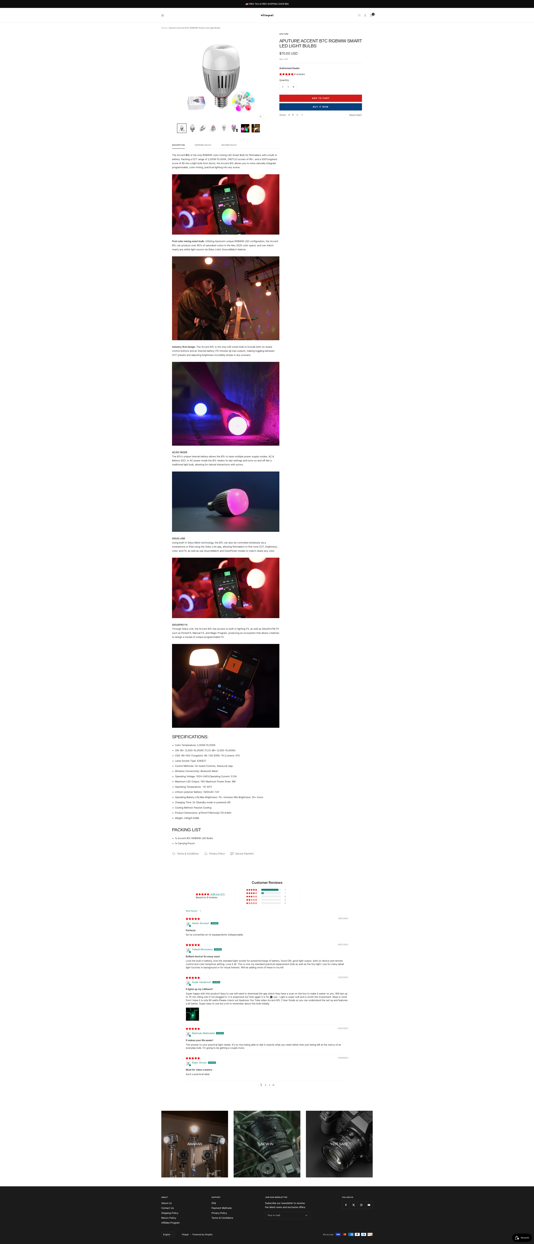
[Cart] (371, 15)
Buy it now (320, 106)
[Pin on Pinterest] (293, 115)
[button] (286, 74)
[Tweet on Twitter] (297, 115)
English (166, 1234)
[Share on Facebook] (289, 115)
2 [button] (265, 1085)
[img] (193, 918)
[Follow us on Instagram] (361, 1205)
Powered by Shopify (202, 1234)
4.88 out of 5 (217, 894)
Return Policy (229, 145)
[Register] (306, 1215)
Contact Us (167, 1208)
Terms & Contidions (222, 1217)
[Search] (359, 15)
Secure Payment (244, 853)
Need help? (355, 115)
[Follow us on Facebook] (346, 1205)
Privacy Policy (217, 853)
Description (178, 145)
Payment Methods (222, 1208)
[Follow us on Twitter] (353, 1205)
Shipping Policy (203, 145)
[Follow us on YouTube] (369, 1205)
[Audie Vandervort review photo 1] (192, 1014)
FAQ (214, 1203)
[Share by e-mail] (302, 115)
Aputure (283, 34)
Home (164, 28)
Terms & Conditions (188, 853)
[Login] (365, 15)
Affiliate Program (170, 1222)
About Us (166, 1203)
